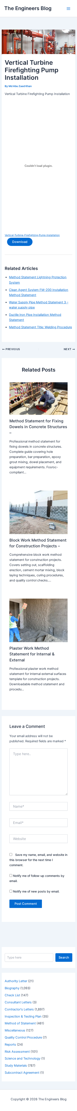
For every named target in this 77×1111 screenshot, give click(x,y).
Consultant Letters (18, 1002)
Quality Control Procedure (23, 1037)
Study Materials (16, 1065)
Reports (10, 1044)
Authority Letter (16, 981)
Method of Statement (20, 1023)
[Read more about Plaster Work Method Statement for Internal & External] (38, 620)
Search (64, 957)
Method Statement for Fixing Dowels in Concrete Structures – (38, 427)
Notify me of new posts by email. (36, 891)
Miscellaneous (15, 1030)
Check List (12, 995)
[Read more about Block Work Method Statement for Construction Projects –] (38, 512)
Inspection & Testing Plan (23, 1016)
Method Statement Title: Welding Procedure (40, 327)
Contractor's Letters (19, 1009)
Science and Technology (22, 1058)
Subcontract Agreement (22, 1073)
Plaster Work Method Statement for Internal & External (32, 654)
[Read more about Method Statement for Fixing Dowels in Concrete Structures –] (38, 398)
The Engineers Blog (28, 8)
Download (19, 242)
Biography (12, 988)
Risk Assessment (17, 1052)
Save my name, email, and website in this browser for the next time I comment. (38, 860)
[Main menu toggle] (68, 8)
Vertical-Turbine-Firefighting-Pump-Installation (32, 235)
